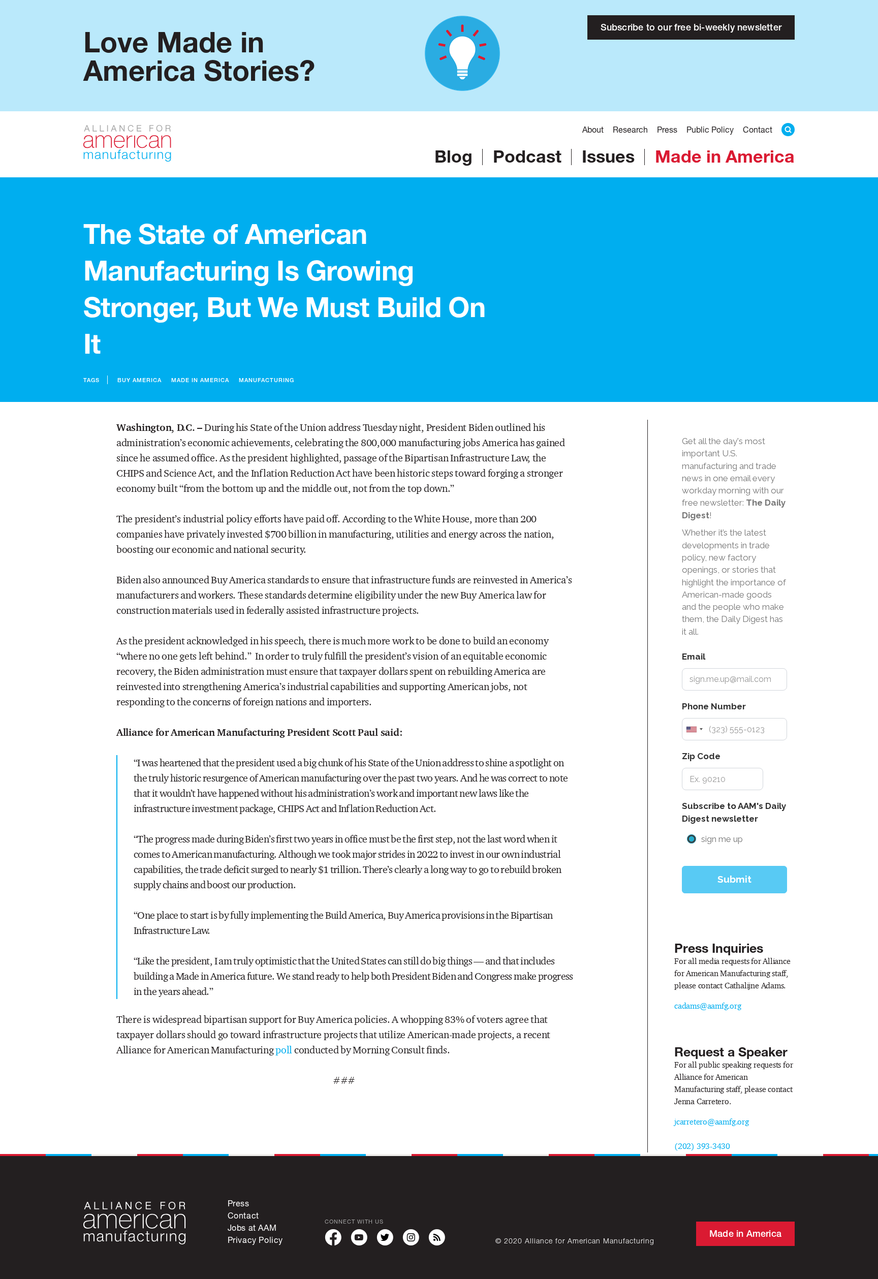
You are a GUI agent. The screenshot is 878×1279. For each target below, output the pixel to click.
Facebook (333, 1237)
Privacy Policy (255, 1239)
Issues (608, 156)
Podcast (527, 156)
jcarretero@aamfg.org (711, 1122)
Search (788, 129)
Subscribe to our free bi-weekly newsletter (691, 27)
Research (630, 129)
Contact (757, 129)
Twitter (385, 1237)
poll (283, 1050)
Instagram (410, 1237)
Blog (453, 156)
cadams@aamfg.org (707, 1006)
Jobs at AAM (252, 1227)
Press (667, 129)
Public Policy (710, 129)
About (593, 129)
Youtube (359, 1237)
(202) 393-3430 (702, 1146)
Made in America (725, 156)
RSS (436, 1237)
